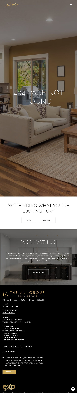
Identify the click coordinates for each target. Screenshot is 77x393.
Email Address (9, 351)
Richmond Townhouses (13, 340)
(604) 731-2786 (9, 313)
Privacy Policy (16, 365)
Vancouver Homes (11, 328)
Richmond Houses (11, 337)
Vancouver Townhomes (14, 331)
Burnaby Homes (10, 333)
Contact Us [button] (38, 272)
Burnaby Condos (10, 335)
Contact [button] (47, 220)
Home (28, 220)
